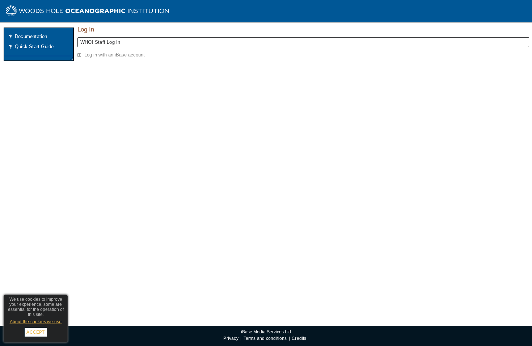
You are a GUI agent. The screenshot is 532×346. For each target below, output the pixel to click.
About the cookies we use (36, 321)
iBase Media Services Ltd (266, 331)
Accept (35, 332)
